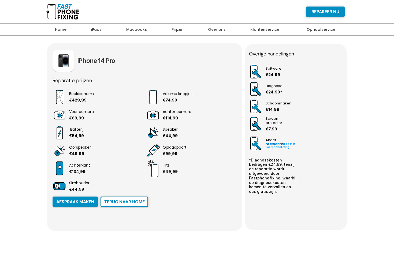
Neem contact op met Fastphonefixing (281, 145)
